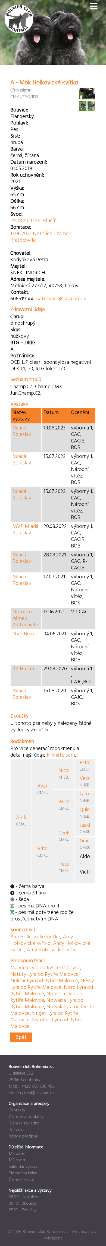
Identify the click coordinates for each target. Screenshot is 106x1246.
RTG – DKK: (22, 343)
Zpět (21, 1037)
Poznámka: (22, 356)
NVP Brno (23, 634)
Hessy (64, 864)
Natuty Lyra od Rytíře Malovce (44, 974)
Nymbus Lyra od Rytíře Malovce (46, 1023)
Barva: (17, 149)
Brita (42, 849)
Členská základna (24, 1123)
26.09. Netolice (23, 1197)
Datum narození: (28, 162)
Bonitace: (20, 227)
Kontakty (17, 1110)
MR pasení (18, 1153)
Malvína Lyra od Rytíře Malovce (45, 968)
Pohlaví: (19, 123)
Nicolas (66, 771)
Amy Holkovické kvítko (41, 940)
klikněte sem (61, 755)
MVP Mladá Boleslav (25, 529)
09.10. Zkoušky (23, 1203)
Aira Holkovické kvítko (35, 937)
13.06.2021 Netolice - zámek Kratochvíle (40, 237)
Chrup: (17, 317)
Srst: (15, 136)
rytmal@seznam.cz (37, 1093)
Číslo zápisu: (21, 90)
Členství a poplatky (26, 1116)
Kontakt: (19, 292)
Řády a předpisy (23, 1136)
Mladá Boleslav (22, 431)
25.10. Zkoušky (23, 1210)
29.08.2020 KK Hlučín (33, 221)
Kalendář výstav (23, 1166)
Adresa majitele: (27, 279)
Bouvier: (19, 110)
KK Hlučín (23, 669)
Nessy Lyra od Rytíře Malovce (52, 984)
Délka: (17, 201)
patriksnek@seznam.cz (61, 299)
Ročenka (16, 1129)
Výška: (17, 188)
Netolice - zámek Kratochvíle (25, 618)
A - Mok (25, 818)
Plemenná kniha (23, 1173)
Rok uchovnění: (27, 175)
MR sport (17, 1160)
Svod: (16, 214)
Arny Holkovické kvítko (53, 950)
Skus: (15, 330)
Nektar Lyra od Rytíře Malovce (44, 981)
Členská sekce (21, 1179)
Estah (86, 763)
